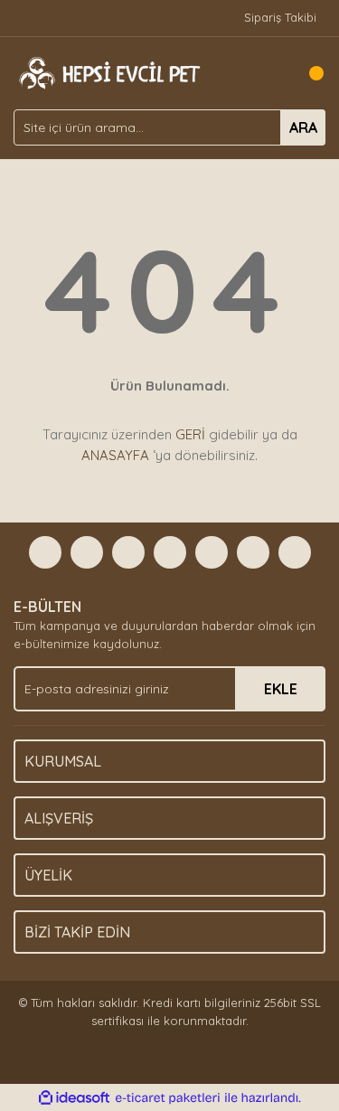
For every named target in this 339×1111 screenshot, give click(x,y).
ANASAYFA (115, 455)
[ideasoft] (74, 1098)
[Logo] (108, 71)
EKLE (280, 689)
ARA (303, 127)
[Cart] (307, 73)
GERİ (190, 434)
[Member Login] (271, 73)
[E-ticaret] (168, 1098)
